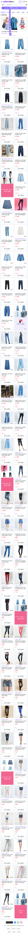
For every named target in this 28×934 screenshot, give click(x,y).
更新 (23, 925)
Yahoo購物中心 (8, 2)
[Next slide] (12, 44)
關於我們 (13, 928)
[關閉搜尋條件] (5, 4)
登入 (20, 1)
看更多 (9, 34)
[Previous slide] (2, 44)
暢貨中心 (9, 13)
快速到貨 (9, 16)
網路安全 (9, 931)
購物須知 (18, 928)
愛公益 (9, 32)
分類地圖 (18, 931)
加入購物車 (8, 61)
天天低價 (9, 19)
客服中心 (8, 928)
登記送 (9, 11)
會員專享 (9, 29)
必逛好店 (9, 24)
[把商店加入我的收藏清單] (25, 329)
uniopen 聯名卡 (15, 8)
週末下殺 (9, 27)
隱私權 (14, 931)
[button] (12, 35)
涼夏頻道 (9, 21)
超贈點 (24, 8)
